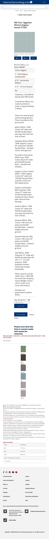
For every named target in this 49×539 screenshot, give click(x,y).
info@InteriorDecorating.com (37, 511)
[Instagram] (6, 472)
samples (27, 484)
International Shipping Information (12, 407)
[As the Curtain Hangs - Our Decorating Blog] (16, 472)
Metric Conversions (21, 75)
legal (26, 500)
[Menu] (44, 2)
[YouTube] (13, 472)
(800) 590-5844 (12, 520)
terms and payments (8, 480)
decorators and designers (31, 496)
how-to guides (29, 492)
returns (27, 476)
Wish (18, 58)
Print (27, 58)
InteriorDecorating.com (16, 2)
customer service (7, 476)
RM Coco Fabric (7, 336)
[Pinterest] (10, 472)
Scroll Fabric (16, 336)
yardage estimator (30, 488)
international (6, 496)
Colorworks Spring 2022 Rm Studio (31, 336)
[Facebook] (3, 472)
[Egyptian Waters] (24, 42)
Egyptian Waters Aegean (30, 10)
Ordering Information (8, 418)
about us (5, 484)
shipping (5, 492)
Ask (34, 58)
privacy (5, 500)
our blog (5, 488)
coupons (27, 480)
